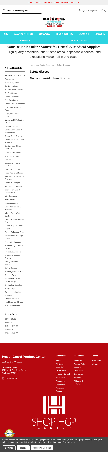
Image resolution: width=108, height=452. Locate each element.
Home (5, 34)
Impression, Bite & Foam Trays (12, 191)
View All (95, 364)
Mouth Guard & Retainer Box (15, 220)
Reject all (23, 447)
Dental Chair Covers (13, 136)
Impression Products (13, 186)
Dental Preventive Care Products (14, 141)
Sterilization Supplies (13, 285)
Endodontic (100, 34)
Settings (9, 447)
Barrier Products (11, 86)
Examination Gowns (13, 169)
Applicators (9, 79)
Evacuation (84, 34)
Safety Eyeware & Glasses (12, 263)
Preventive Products (13, 242)
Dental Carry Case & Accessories (13, 131)
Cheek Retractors (12, 97)
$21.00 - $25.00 (11, 333)
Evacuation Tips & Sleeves (12, 164)
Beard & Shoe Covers (14, 89)
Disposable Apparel (13, 152)
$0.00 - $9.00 (10, 319)
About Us (78, 360)
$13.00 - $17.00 (11, 326)
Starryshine (96, 360)
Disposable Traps (12, 156)
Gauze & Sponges (12, 183)
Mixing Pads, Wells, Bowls (13, 214)
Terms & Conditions (78, 369)
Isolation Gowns (11, 203)
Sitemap (77, 377)
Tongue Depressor (12, 298)
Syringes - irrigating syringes (13, 293)
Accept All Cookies (42, 447)
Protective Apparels (13, 252)
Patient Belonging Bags (14, 232)
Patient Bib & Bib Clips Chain (14, 237)
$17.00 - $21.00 (11, 330)
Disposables (44, 34)
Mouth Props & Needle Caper (14, 227)
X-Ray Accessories (12, 305)
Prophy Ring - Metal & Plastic (14, 246)
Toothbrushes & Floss (14, 302)
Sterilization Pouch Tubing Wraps (12, 280)
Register (93, 10)
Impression (25, 41)
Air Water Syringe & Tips (15, 75)
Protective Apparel (79, 41)
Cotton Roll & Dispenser (15, 104)
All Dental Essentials (23, 34)
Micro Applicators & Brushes (13, 208)
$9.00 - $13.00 (11, 322)
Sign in (84, 10)
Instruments (10, 200)
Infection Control (64, 34)
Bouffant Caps (11, 93)
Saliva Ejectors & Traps (14, 271)
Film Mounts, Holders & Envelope (14, 177)
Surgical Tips (10, 288)
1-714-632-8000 (11, 378)
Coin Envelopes (11, 100)
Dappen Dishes (11, 126)
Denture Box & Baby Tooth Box (13, 147)
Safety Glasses (11, 268)
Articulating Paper (12, 82)
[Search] (5, 11)
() (104, 10)
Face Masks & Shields (14, 173)
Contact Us (78, 374)
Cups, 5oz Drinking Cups (13, 115)
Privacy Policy (79, 364)
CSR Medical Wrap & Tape (13, 108)
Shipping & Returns (78, 382)
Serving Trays (10, 275)
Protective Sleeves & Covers (13, 256)
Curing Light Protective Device (14, 121)
